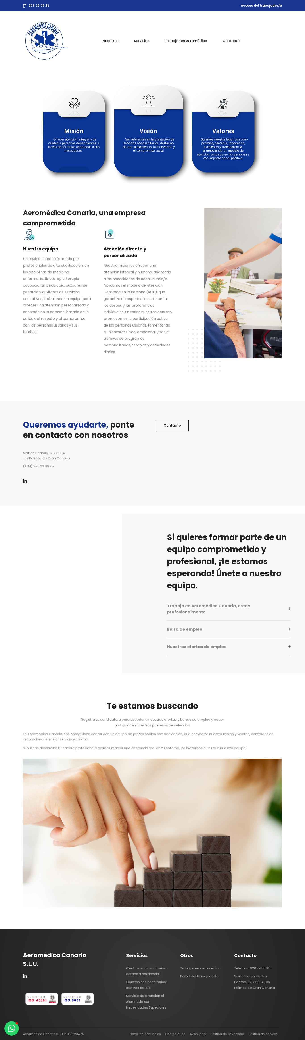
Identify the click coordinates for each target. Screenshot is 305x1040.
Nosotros (110, 40)
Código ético (175, 1034)
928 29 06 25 (39, 5)
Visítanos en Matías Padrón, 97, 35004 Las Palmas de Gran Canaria (254, 982)
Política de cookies (263, 1034)
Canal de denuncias (145, 1034)
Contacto (231, 40)
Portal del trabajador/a (199, 976)
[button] (11, 1028)
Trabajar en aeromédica (200, 968)
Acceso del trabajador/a (261, 5)
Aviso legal (198, 1034)
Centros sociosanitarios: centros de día (146, 985)
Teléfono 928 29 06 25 (252, 968)
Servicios (141, 40)
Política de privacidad (227, 1034)
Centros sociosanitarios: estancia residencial (146, 971)
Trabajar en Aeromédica (186, 40)
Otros (186, 955)
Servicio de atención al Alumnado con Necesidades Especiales (146, 1001)
